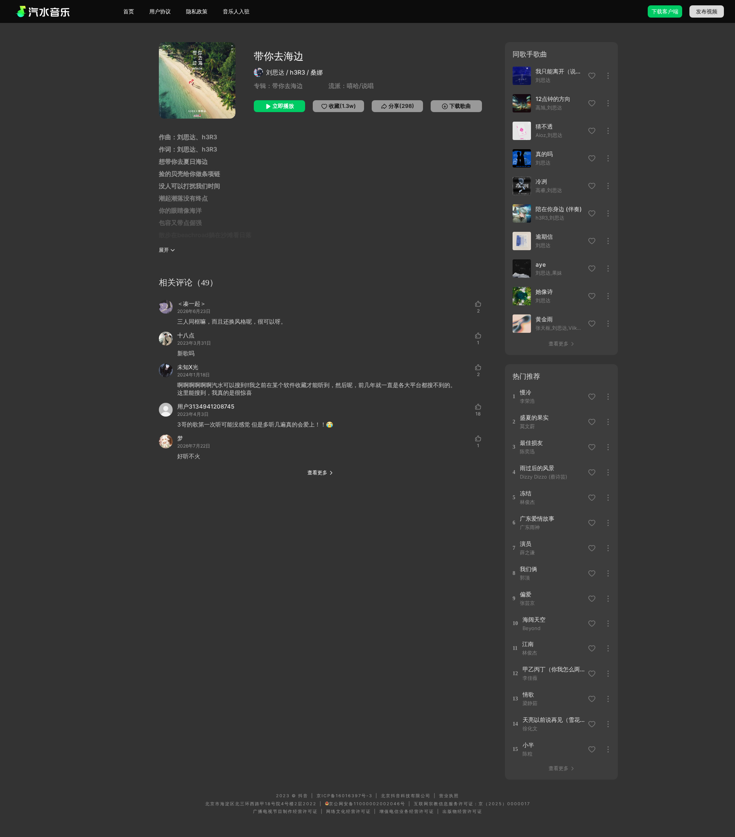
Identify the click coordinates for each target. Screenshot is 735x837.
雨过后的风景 (537, 468)
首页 (128, 11)
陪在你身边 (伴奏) (559, 209)
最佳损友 (531, 442)
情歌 (528, 694)
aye (541, 264)
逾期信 (544, 236)
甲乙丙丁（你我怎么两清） (554, 669)
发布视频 (706, 11)
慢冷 (525, 392)
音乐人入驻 (236, 11)
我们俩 (528, 569)
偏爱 (525, 594)
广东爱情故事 (537, 518)
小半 (528, 745)
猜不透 (544, 126)
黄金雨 (544, 319)
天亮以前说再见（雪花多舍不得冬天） (554, 719)
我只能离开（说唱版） (560, 71)
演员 (525, 543)
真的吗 (544, 154)
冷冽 (541, 181)
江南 (528, 644)
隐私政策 (196, 11)
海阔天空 (534, 619)
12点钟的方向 (553, 99)
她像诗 (544, 291)
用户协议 (160, 11)
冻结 (525, 493)
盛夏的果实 (534, 417)
